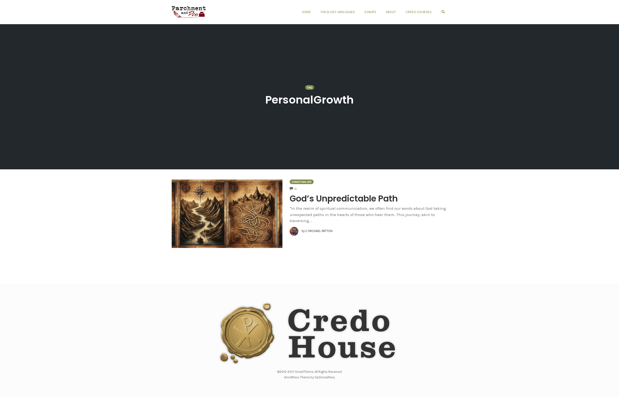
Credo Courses (419, 12)
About (391, 12)
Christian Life (302, 182)
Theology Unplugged (337, 12)
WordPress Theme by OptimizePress (309, 377)
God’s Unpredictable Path (344, 198)
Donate (370, 12)
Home (306, 12)
